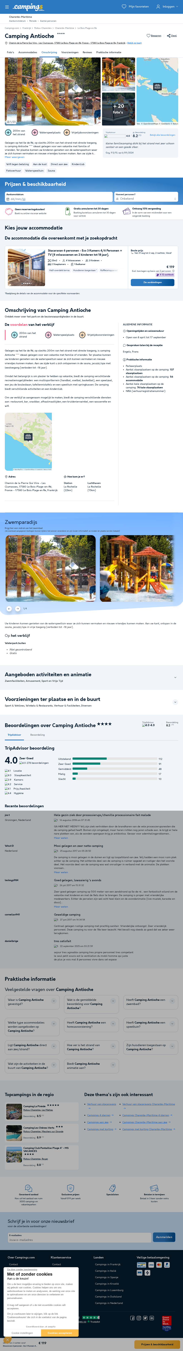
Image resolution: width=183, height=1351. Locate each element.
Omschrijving (49, 52)
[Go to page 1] (22, 283)
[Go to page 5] (29, 283)
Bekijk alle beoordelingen (162, 135)
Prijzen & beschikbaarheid (157, 1344)
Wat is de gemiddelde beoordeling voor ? (84, 1004)
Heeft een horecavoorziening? (86, 1025)
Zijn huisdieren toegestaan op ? (146, 1047)
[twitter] (145, 1318)
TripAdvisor (14, 735)
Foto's (10, 52)
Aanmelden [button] (164, 1237)
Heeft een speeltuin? (145, 1025)
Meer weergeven (14, 157)
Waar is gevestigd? (26, 1002)
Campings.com (12, 28)
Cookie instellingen (22, 1332)
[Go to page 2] (23, 283)
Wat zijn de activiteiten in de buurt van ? (28, 1066)
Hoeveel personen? (125, 194)
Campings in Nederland (109, 1303)
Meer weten (61, 838)
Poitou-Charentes (43, 28)
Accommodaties (27, 52)
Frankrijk (27, 28)
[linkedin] (152, 1318)
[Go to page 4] (27, 283)
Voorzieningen (69, 52)
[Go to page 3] (25, 283)
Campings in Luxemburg (109, 1290)
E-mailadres (15, 1235)
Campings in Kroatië (107, 1283)
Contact (56, 1264)
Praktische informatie (108, 52)
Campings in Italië (105, 1271)
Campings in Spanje (106, 1277)
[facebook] (132, 1318)
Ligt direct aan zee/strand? (27, 1047)
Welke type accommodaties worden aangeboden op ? (26, 1027)
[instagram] (139, 1318)
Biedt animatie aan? (83, 1066)
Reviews (87, 52)
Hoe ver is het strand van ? (83, 1047)
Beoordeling (37, 735)
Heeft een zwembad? (145, 1002)
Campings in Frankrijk (107, 1264)
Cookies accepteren (60, 1332)
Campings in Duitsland (108, 1296)
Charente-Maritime (64, 28)
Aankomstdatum (15, 194)
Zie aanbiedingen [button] (153, 282)
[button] (7, 1339)
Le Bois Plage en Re (87, 28)
